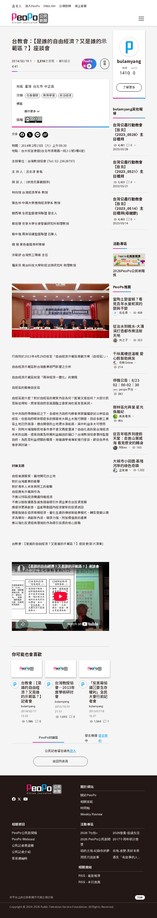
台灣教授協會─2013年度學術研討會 (65, 689)
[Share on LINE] (37, 135)
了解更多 (129, 87)
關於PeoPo (88, 795)
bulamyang (28, 706)
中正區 (49, 86)
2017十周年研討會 (126, 839)
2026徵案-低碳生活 (126, 833)
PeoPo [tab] (48, 737)
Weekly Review (91, 814)
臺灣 (28, 86)
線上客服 (81, 6)
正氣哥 (123, 470)
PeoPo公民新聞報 (24, 833)
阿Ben (123, 447)
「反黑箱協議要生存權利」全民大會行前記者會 (98, 691)
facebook (14, 799)
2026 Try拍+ (89, 833)
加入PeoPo (32, 6)
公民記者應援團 (23, 845)
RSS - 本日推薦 (89, 882)
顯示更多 (31, 111)
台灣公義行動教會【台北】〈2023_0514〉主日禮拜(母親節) (128, 206)
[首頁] (30, 18)
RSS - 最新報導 (89, 875)
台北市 (38, 86)
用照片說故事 (89, 857)
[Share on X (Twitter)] (30, 135)
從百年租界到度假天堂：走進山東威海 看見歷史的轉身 (128, 438)
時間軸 (85, 808)
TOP (140, 897)
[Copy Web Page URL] (45, 135)
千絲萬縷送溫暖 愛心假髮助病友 (128, 356)
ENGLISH (49, 6)
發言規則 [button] (103, 738)
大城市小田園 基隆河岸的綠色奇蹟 (128, 463)
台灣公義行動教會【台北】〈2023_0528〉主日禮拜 (128, 132)
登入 (18, 6)
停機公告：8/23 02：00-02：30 (126, 382)
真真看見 (125, 416)
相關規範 (86, 801)
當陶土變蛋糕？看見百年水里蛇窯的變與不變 (128, 303)
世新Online (126, 362)
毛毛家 (123, 312)
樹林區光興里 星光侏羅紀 (128, 409)
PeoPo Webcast (23, 839)
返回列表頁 (60, 761)
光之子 (123, 340)
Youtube (25, 799)
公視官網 (65, 6)
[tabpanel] (60, 750)
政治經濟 (65, 95)
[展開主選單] (141, 18)
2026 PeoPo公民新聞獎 (95, 841)
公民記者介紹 (21, 851)
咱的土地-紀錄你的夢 (95, 850)
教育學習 (49, 95)
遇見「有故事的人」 (127, 857)
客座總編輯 (20, 858)
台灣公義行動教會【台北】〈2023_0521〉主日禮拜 (128, 169)
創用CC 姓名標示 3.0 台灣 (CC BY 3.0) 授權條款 (34, 120)
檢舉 (104, 63)
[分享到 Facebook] (22, 135)
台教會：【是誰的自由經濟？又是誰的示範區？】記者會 (31, 691)
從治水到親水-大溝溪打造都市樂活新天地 (128, 330)
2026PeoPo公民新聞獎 (129, 272)
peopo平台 (126, 389)
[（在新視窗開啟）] (60, 310)
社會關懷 (32, 95)
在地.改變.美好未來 (126, 850)
